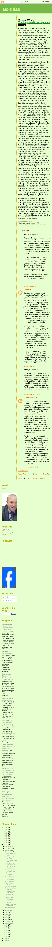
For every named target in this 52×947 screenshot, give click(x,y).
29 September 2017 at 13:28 (32, 366)
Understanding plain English (10, 854)
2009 (5, 938)
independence (35, 224)
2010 (5, 936)
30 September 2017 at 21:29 (32, 394)
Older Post (46, 474)
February (8, 921)
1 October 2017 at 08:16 (31, 467)
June (6, 914)
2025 (5, 829)
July (6, 912)
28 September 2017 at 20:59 (32, 286)
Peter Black (6, 652)
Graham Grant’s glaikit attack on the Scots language (7, 724)
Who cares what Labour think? (10, 864)
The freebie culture (8, 653)
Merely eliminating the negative (10, 878)
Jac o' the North (7, 744)
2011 (5, 934)
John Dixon (28, 289)
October (7, 850)
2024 (5, 831)
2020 (5, 839)
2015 (5, 927)
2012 (5, 933)
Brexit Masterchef (10, 876)
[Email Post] (37, 223)
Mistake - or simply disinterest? (10, 904)
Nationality (43, 224)
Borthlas (11, 9)
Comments (8, 600)
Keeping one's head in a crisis (10, 888)
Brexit (24, 224)
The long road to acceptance (34, 22)
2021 (5, 837)
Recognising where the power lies (10, 870)
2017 (5, 844)
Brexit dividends (9, 881)
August (7, 910)
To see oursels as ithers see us (10, 867)
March (7, 919)
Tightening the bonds (9, 883)
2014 (5, 929)
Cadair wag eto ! (7, 700)
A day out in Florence (8, 873)
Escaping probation (10, 886)
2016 (5, 925)
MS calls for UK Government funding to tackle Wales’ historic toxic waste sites (8, 629)
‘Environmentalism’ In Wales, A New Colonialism (8, 748)
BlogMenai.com (7, 769)
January (7, 923)
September (8, 852)
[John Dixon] (9, 587)
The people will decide (9, 895)
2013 (5, 931)
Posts (6, 597)
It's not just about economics (10, 892)
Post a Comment (23, 471)
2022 (5, 835)
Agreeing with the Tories (10, 908)
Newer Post (22, 474)
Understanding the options (10, 901)
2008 (5, 940)
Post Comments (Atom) (36, 478)
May (6, 916)
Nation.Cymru (7, 624)
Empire (28, 224)
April (6, 918)
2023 (5, 833)
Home (35, 474)
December (8, 846)
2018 (5, 843)
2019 (5, 841)
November (8, 848)
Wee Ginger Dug (7, 720)
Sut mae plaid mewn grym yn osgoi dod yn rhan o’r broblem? (8, 772)
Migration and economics (9, 898)
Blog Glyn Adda (7, 698)
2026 (5, 827)
